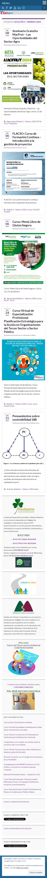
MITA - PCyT (9, 300)
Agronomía (11, 121)
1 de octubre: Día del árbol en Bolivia (18, 722)
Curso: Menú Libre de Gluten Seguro (26, 223)
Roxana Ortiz (11, 45)
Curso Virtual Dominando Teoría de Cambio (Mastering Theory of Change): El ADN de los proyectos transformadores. (21, 782)
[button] (44, 3)
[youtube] (15, 7)
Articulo (10, 489)
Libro (36, 489)
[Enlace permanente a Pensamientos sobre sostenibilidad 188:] (23, 446)
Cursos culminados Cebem (26, 335)
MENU (6, 3)
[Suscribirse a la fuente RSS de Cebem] (3, 7)
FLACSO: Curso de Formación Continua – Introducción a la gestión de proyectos (22, 139)
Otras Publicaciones (32, 423)
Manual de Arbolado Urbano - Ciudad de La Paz (22, 774)
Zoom (12, 406)
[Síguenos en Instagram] (23, 7)
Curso (29, 210)
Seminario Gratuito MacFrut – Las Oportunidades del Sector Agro (21, 36)
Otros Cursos (22, 45)
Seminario (13, 123)
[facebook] (7, 7)
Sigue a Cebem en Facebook (16, 802)
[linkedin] (19, 7)
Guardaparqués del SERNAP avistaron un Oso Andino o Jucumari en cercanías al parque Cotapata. (22, 767)
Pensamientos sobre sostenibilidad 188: (26, 417)
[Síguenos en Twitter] (10, 7)
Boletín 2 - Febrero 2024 (26, 121)
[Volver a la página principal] (23, 12)
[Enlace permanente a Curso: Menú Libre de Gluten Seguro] (23, 258)
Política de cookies (22, 868)
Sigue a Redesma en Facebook (17, 828)
